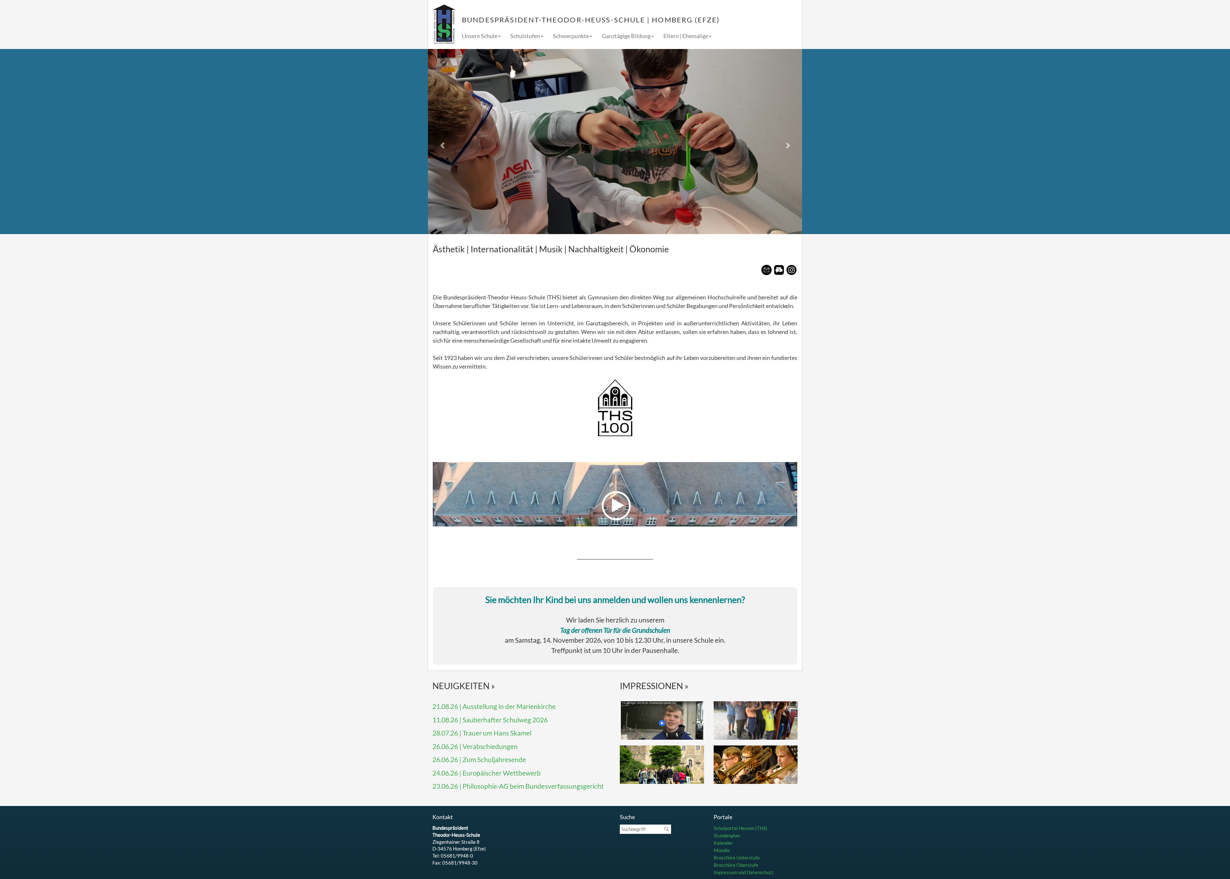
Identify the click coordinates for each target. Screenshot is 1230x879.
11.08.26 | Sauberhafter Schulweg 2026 (490, 720)
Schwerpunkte (571, 35)
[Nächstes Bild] (774, 141)
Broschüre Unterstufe (737, 857)
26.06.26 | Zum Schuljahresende (479, 759)
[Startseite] (444, 24)
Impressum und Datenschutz (744, 872)
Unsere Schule (479, 35)
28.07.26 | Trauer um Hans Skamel (481, 733)
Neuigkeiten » (463, 685)
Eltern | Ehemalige (685, 35)
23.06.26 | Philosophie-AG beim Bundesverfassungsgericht (518, 786)
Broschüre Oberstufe (736, 865)
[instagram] (791, 270)
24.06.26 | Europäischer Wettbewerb (486, 773)
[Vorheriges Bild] (456, 141)
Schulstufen (525, 35)
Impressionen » (654, 685)
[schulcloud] (779, 270)
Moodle (722, 850)
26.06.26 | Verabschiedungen (475, 746)
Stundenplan (727, 835)
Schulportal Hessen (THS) (740, 828)
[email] (766, 270)
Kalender (723, 843)
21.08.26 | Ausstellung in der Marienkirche (494, 706)
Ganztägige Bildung (626, 35)
